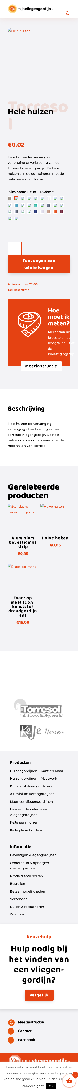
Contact (25, 1031)
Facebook (26, 1040)
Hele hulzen (21, 289)
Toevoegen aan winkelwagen (39, 264)
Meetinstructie (41, 366)
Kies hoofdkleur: (22, 192)
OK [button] (51, 1086)
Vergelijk (39, 995)
